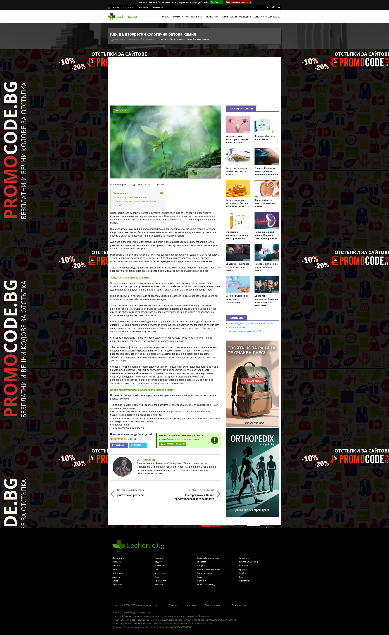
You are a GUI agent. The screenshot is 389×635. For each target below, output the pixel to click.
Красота (243, 569)
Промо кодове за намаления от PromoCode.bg (251, 323)
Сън (241, 577)
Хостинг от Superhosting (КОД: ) (168, 627)
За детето (159, 561)
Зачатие (116, 565)
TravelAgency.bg (143, 612)
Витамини (117, 584)
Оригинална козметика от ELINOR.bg (246, 331)
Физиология (245, 580)
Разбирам (216, 2)
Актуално (212, 16)
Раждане (201, 565)
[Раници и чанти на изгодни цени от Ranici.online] (252, 383)
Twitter (137, 445)
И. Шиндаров (119, 184)
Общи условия (212, 605)
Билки (200, 577)
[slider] (118, 439)
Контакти (158, 7)
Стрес (115, 580)
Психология (160, 580)
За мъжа (116, 561)
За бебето (201, 561)
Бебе (114, 569)
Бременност (160, 565)
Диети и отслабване (267, 16)
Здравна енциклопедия (236, 16)
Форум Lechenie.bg (206, 584)
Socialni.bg (129, 612)
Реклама (143, 7)
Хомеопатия (160, 573)
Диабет (242, 573)
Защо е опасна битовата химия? (132, 197)
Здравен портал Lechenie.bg (124, 39)
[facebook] (273, 7)
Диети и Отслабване (248, 561)
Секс (157, 569)
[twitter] (279, 7)
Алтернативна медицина (208, 569)
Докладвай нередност (174, 444)
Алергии (116, 577)
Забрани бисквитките (238, 2)
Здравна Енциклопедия (208, 558)
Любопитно (180, 16)
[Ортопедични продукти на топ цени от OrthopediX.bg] (252, 472)
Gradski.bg (117, 612)
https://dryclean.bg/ (238, 327)
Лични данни (239, 605)
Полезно (196, 16)
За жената (244, 558)
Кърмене (243, 565)
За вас (165, 16)
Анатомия (201, 580)
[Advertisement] (194, 82)
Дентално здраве (205, 573)
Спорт (157, 577)
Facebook (119, 445)
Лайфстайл (117, 573)
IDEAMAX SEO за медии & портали (128, 627)
